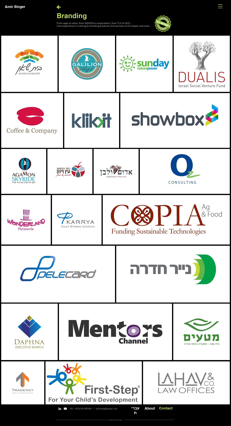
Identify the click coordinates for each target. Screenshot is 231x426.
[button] (220, 6)
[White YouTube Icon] (65, 409)
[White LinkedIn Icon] (60, 409)
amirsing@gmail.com (106, 408)
